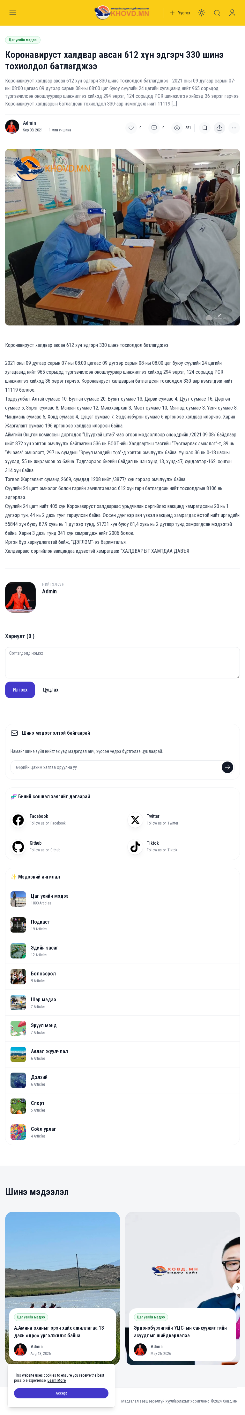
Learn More (57, 1380)
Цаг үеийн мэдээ (23, 40)
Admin (29, 123)
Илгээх (20, 690)
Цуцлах (50, 690)
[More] (219, 128)
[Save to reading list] (205, 128)
